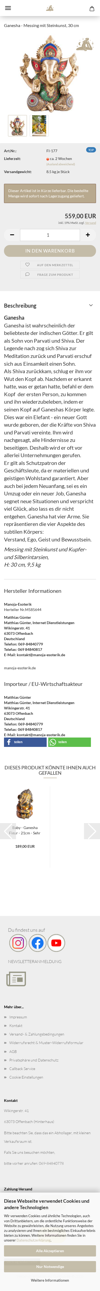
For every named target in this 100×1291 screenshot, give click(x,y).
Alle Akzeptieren (50, 1250)
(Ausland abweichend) (60, 164)
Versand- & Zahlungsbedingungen (36, 1034)
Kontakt (15, 1025)
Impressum (18, 1017)
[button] (12, 235)
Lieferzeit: (12, 158)
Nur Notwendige (50, 1266)
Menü (8, 8)
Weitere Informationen (50, 1280)
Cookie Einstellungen (26, 1077)
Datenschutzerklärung (34, 1240)
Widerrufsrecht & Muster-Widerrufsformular (46, 1042)
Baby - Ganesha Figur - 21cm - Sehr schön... (25, 829)
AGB (13, 1051)
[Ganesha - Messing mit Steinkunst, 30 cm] (50, 73)
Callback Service (22, 1068)
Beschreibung (20, 305)
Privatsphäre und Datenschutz (33, 1060)
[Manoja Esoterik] (50, 8)
